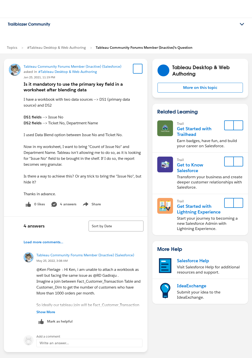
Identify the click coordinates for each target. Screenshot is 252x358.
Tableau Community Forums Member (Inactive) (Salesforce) (72, 66)
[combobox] (116, 226)
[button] (200, 88)
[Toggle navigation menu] (242, 24)
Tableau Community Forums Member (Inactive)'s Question (144, 47)
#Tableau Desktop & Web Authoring (56, 47)
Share (91, 205)
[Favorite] (137, 68)
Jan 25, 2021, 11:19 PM (39, 77)
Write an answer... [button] (54, 343)
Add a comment (48, 336)
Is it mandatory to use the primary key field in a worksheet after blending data (73, 87)
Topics (12, 47)
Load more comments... (43, 242)
